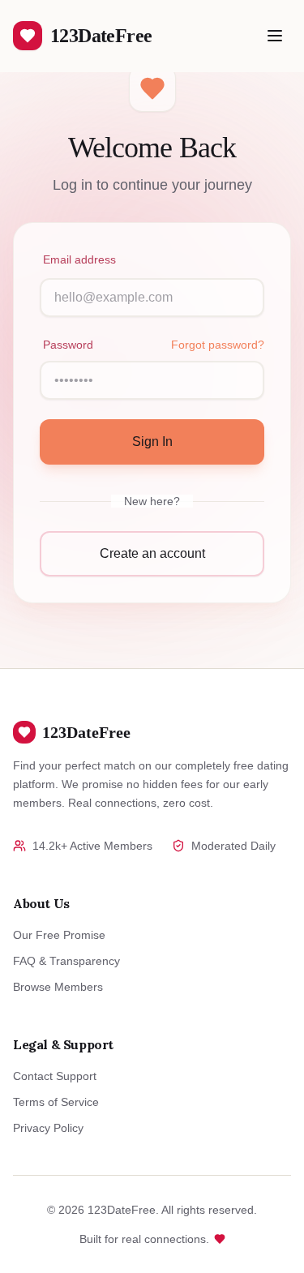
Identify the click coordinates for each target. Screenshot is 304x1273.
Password (68, 344)
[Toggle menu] (275, 35)
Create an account (152, 553)
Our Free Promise (59, 934)
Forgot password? (217, 344)
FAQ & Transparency (66, 960)
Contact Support (54, 1075)
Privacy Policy (48, 1127)
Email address (79, 259)
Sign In (152, 441)
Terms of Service (56, 1101)
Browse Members (58, 986)
